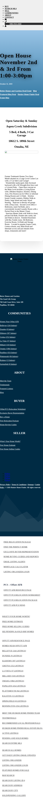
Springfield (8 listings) (8, 364)
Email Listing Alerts (14, 562)
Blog (35, 91)
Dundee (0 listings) (7, 329)
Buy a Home (5, 417)
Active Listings (10, 733)
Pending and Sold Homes (15, 738)
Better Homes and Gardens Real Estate (16, 91)
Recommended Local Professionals (21, 723)
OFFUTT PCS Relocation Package (20, 600)
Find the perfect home (15, 547)
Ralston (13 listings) (7, 360)
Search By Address (12, 785)
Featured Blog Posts (8, 94)
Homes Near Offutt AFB (9, 322)
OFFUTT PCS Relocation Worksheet (22, 595)
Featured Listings (6, 389)
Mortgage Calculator (16, 567)
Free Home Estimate (7, 445)
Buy (7, 6)
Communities (11, 13)
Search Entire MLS (12, 743)
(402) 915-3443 (15, 24)
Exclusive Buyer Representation (12, 413)
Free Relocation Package (9, 421)
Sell (7, 11)
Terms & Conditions (19, 485)
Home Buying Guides (8, 425)
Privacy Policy (5, 485)
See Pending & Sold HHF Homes (18, 632)
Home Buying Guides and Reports (21, 557)
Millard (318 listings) (8, 345)
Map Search (8, 775)
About (8, 15)
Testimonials (4, 385)
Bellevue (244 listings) (8, 325)
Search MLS (11, 9)
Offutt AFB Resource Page (17, 590)
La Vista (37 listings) (8, 341)
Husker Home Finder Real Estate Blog (22, 728)
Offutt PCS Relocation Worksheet (13, 409)
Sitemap (31, 485)
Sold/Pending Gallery (14, 795)
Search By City (10, 790)
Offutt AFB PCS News (14, 605)
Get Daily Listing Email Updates (19, 755)
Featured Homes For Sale (15, 770)
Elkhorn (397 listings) (8, 333)
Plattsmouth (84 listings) (9, 356)
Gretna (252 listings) (7, 337)
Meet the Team (5, 381)
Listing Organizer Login (17, 572)
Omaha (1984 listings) (8, 349)
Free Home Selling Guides (10, 449)
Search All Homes (11, 750)
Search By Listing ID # (13, 780)
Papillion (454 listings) (8, 353)
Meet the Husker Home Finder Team (21, 713)
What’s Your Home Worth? (10, 441)
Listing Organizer (12, 760)
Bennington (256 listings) (15, 706)
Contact (9, 17)
